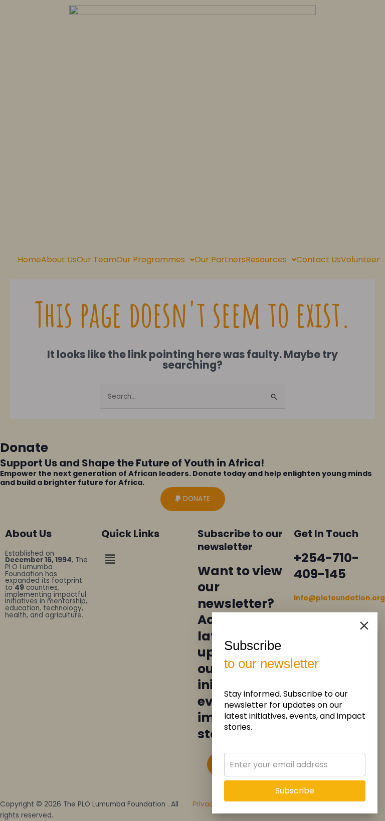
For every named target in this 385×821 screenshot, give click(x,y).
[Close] (364, 625)
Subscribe (294, 790)
